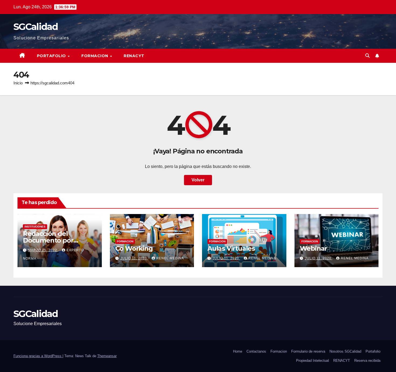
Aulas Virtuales (231, 248)
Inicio (18, 83)
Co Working (134, 248)
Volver (198, 180)
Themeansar (107, 356)
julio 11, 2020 (134, 258)
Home (237, 351)
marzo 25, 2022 (43, 250)
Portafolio (52, 55)
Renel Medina (170, 258)
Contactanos (256, 351)
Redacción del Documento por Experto (48, 240)
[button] (367, 55)
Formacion (95, 55)
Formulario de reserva (308, 351)
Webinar (313, 248)
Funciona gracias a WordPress (37, 356)
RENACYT (134, 55)
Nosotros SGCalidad (345, 351)
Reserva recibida (367, 361)
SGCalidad (35, 26)
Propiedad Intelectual (312, 361)
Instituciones (35, 226)
